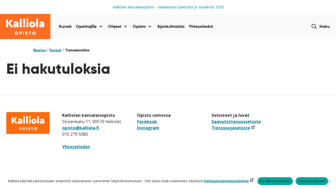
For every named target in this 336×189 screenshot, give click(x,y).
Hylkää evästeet (312, 181)
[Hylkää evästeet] (329, 181)
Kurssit (65, 26)
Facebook (147, 121)
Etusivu (39, 50)
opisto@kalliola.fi (80, 128)
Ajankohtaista (171, 26)
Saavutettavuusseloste (236, 121)
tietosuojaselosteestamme (226, 181)
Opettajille (86, 26)
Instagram (148, 128)
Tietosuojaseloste (233, 128)
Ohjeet (114, 26)
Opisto (139, 26)
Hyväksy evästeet (275, 181)
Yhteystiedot (201, 26)
